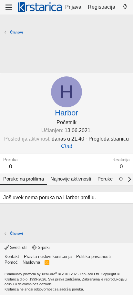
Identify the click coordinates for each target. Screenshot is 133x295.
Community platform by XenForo (52, 274)
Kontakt (12, 256)
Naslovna (31, 262)
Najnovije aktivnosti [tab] (70, 179)
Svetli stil (18, 247)
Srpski (43, 247)
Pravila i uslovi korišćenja (48, 256)
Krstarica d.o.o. (16, 279)
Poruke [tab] (105, 179)
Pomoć (11, 262)
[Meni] (8, 7)
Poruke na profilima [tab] (23, 179)
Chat (66, 146)
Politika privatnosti (93, 256)
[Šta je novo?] (125, 7)
